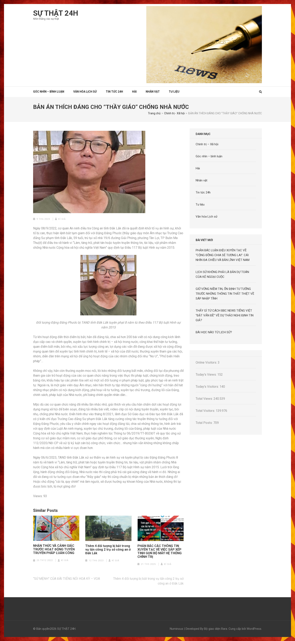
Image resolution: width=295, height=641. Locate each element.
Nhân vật (153, 91)
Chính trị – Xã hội (207, 144)
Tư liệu (174, 91)
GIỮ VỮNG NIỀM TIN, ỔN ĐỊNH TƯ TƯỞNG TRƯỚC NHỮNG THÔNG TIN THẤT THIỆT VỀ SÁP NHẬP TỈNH (225, 293)
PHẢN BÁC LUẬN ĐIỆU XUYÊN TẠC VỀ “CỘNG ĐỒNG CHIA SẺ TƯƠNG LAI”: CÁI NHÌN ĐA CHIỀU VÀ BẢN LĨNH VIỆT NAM (222, 255)
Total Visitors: (206, 411)
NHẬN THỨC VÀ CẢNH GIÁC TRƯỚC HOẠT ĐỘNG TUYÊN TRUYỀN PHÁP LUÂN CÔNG (54, 549)
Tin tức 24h (114, 91)
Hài (134, 91)
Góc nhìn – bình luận (209, 156)
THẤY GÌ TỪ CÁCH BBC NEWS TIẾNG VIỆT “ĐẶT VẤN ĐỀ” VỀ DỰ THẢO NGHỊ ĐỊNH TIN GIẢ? (224, 315)
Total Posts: (204, 423)
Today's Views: (206, 374)
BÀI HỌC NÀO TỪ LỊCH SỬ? (214, 332)
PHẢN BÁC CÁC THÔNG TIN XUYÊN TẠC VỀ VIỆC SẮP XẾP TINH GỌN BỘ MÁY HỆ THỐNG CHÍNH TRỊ (159, 551)
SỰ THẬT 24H (55, 13)
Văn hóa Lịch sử (85, 91)
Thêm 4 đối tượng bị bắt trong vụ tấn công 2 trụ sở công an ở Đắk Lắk (108, 549)
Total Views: (205, 399)
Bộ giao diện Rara (215, 629)
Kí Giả (62, 219)
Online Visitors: (207, 362)
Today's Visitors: (208, 386)
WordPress (254, 629)
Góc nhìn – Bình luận (48, 91)
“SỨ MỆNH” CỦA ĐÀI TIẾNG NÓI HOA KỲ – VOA (66, 579)
